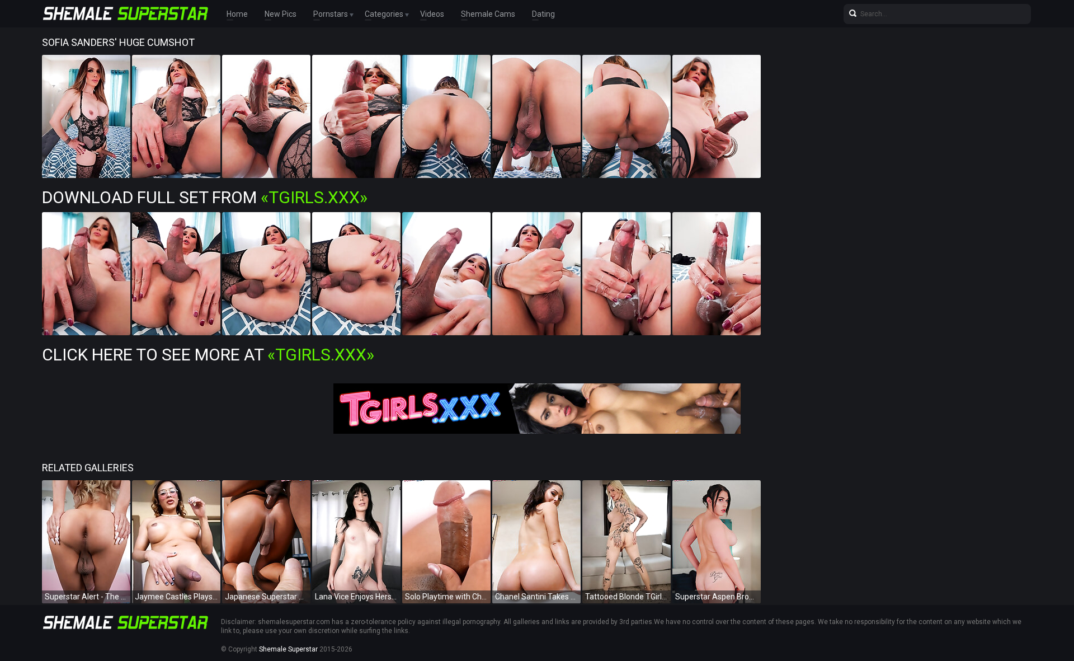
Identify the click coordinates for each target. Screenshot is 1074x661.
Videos (432, 14)
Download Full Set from (205, 197)
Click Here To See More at (208, 354)
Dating (543, 14)
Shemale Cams (488, 14)
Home (237, 14)
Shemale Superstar (288, 649)
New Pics (280, 14)
